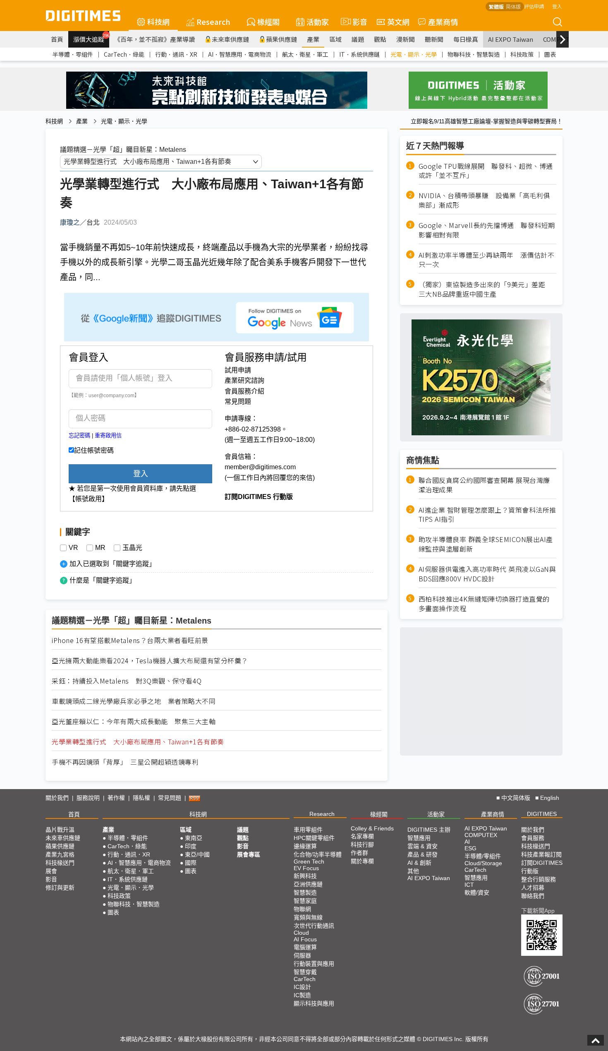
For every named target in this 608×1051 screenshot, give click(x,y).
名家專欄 (362, 836)
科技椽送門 (59, 862)
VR (73, 548)
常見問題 (238, 401)
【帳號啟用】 (88, 498)
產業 (313, 39)
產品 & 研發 (422, 854)
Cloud (301, 932)
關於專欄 (362, 861)
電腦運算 (305, 947)
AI (467, 841)
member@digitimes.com (260, 466)
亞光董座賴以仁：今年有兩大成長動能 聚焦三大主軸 (133, 721)
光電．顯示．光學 (413, 54)
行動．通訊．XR (176, 54)
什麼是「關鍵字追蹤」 (102, 580)
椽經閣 (268, 21)
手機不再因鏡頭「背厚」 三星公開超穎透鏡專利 (125, 762)
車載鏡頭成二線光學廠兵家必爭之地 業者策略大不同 (133, 701)
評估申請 (534, 6)
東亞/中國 (197, 854)
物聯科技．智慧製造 (474, 54)
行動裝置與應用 (314, 963)
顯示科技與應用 (314, 1003)
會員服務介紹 (244, 391)
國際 (190, 862)
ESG (470, 848)
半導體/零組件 (482, 856)
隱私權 (141, 797)
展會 (51, 871)
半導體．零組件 (73, 54)
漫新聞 (405, 39)
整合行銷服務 (538, 879)
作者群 (359, 852)
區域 (335, 39)
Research (213, 21)
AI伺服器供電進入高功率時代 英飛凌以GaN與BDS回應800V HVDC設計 (487, 574)
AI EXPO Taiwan (510, 39)
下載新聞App (538, 910)
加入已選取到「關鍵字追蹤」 (112, 563)
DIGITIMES (542, 814)
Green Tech (309, 861)
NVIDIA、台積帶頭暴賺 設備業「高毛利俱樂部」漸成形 (484, 200)
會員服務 (532, 838)
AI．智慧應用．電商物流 (239, 54)
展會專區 (248, 854)
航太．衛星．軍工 (305, 54)
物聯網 (302, 909)
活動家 (317, 21)
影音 (356, 21)
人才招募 (532, 887)
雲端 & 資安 (422, 846)
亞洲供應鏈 (308, 884)
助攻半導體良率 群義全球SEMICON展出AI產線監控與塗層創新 (486, 544)
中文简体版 (515, 797)
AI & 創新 (419, 862)
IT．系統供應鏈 (359, 54)
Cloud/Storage (483, 863)
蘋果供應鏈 (281, 39)
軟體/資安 (476, 892)
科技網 (158, 21)
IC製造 (302, 995)
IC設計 (302, 987)
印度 (190, 846)
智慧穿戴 (305, 972)
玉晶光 (132, 548)
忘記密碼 (79, 435)
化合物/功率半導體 (318, 854)
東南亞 (193, 838)
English (549, 797)
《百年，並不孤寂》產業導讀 (154, 39)
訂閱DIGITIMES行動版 (542, 866)
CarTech (305, 979)
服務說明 (88, 797)
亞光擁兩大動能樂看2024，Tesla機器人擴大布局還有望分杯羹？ (150, 660)
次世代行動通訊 (314, 925)
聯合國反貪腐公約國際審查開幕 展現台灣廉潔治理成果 (484, 484)
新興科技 (305, 876)
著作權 (116, 797)
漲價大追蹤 (91, 38)
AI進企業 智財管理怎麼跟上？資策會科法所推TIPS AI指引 (487, 514)
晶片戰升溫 (59, 829)
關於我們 (57, 797)
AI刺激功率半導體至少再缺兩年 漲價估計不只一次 (487, 259)
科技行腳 (362, 844)
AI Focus (305, 939)
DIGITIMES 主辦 (428, 829)
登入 (557, 6)
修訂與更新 (59, 887)
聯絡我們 (532, 896)
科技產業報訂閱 (541, 854)
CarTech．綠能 (124, 54)
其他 (413, 871)
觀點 (380, 39)
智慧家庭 (305, 900)
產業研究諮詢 (244, 380)
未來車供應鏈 (230, 39)
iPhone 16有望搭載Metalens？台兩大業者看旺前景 (130, 640)
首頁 (57, 39)
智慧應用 (419, 838)
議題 (358, 39)
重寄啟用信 (108, 435)
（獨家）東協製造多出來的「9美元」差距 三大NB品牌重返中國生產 (485, 289)
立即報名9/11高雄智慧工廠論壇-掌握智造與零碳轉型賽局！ (487, 121)
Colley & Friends (372, 828)
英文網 (398, 21)
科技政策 (522, 54)
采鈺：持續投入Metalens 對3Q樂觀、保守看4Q (127, 681)
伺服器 (302, 955)
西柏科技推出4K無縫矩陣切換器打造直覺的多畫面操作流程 (484, 603)
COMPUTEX (480, 835)
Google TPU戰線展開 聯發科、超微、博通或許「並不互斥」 (486, 170)
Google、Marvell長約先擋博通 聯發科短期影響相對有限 (487, 230)
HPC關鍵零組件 (314, 838)
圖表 (550, 54)
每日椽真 (465, 39)
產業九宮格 (59, 854)
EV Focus (306, 868)
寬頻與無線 (308, 917)
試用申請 (238, 370)
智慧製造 (305, 892)
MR (100, 548)
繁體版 (496, 6)
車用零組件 (308, 829)
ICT (469, 884)
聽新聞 (434, 39)
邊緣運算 (305, 846)
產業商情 (443, 21)
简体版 (513, 6)
